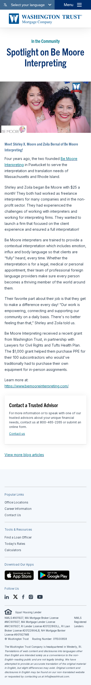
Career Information (18, 509)
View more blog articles (24, 455)
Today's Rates (15, 544)
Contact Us (13, 515)
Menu (68, 5)
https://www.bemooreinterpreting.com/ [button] (36, 386)
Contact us (17, 434)
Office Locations (16, 502)
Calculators (13, 550)
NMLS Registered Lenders (80, 622)
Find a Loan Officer (18, 537)
